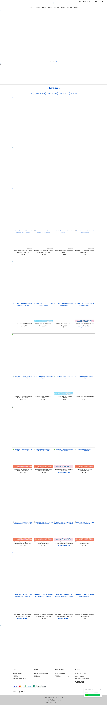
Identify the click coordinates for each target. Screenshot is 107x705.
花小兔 (65, 93)
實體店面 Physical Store (19, 675)
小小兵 (31, 93)
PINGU (43, 93)
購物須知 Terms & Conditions (41, 673)
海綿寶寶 (49, 93)
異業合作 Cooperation (60, 673)
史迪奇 (55, 93)
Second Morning (73, 93)
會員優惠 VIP (37, 677)
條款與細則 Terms (17, 677)
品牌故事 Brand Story (18, 673)
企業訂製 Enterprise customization (63, 677)
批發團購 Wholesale (59, 675)
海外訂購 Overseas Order (40, 675)
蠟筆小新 (37, 93)
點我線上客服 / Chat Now (81, 673)
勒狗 (61, 93)
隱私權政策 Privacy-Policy (19, 678)
